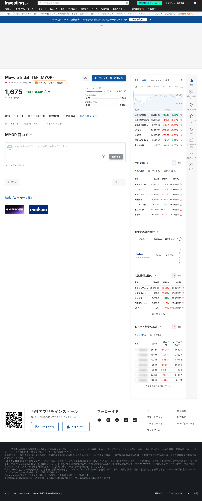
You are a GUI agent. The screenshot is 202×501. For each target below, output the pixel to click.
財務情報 (54, 115)
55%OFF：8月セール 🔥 (149, 3)
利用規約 (158, 493)
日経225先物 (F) (142, 120)
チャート (19, 115)
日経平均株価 (140, 115)
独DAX (138, 135)
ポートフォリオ (155, 423)
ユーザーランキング (53, 123)
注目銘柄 (140, 163)
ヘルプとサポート (186, 423)
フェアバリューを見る (112, 91)
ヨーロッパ (121, 14)
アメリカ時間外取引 (60, 14)
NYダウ (138, 130)
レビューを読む (180, 255)
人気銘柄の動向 (143, 275)
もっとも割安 (140, 335)
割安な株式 (170, 14)
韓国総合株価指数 (142, 125)
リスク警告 (192, 493)
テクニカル (69, 115)
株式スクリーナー (120, 9)
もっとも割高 (155, 335)
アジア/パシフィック (143, 14)
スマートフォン (155, 417)
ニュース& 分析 (36, 115)
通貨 (136, 80)
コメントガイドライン (14, 165)
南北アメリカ (107, 14)
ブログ (150, 410)
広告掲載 (181, 417)
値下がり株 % (170, 171)
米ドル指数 (139, 145)
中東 (130, 14)
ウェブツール (153, 430)
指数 (144, 80)
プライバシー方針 (175, 493)
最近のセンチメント (32, 123)
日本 (36, 14)
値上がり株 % (154, 171)
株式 (9, 14)
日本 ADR (95, 14)
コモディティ (155, 80)
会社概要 (181, 410)
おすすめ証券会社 (145, 231)
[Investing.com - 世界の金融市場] (17, 3)
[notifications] (189, 2)
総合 (7, 115)
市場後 (74, 14)
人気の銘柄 (139, 171)
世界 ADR (84, 14)
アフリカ (159, 14)
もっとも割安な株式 (146, 326)
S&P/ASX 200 (141, 140)
